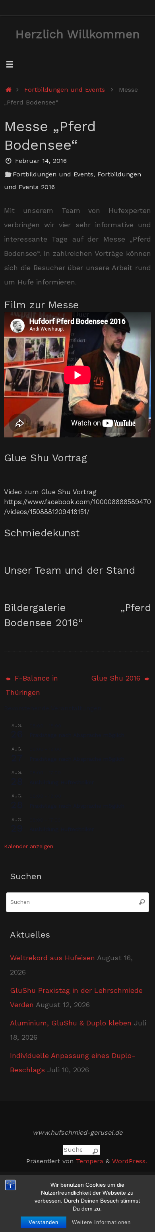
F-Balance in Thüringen (32, 685)
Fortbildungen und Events (64, 89)
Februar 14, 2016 (41, 160)
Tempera (89, 1161)
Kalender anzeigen (28, 846)
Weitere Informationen (101, 1222)
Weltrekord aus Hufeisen (52, 957)
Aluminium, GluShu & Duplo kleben (71, 1023)
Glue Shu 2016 (117, 678)
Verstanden (43, 1222)
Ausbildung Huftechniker (61, 782)
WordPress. (129, 1161)
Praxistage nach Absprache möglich (76, 735)
